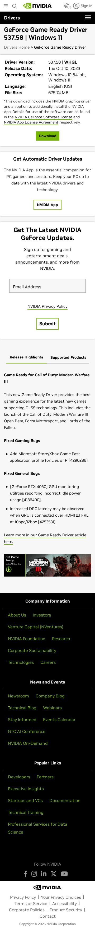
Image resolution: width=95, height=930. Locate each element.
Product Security (66, 909)
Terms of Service (31, 903)
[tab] (26, 357)
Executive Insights (26, 788)
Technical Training (26, 812)
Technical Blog (22, 707)
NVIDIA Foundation (26, 638)
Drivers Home (17, 47)
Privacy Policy (23, 897)
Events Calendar (59, 719)
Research (61, 638)
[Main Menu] (6, 6)
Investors (42, 615)
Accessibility (64, 903)
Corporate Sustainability (32, 650)
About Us (17, 615)
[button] (67, 7)
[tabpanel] (47, 476)
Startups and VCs (25, 800)
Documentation (64, 800)
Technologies (21, 662)
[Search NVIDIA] (15, 4)
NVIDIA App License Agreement (31, 122)
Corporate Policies (27, 909)
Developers (19, 776)
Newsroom (18, 695)
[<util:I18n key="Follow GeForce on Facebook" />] (25, 874)
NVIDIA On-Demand (28, 743)
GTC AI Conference (26, 731)
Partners (45, 776)
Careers (48, 662)
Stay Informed (22, 719)
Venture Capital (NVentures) (35, 626)
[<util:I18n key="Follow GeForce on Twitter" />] (53, 874)
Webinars (52, 707)
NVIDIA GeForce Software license (43, 117)
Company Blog (50, 695)
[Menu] (88, 17)
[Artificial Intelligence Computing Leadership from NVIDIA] (37, 6)
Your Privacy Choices (61, 897)
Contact (48, 916)
